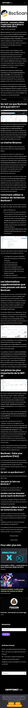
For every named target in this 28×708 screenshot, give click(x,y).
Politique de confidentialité (14, 705)
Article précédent (14, 535)
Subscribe (6, 634)
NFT (5, 569)
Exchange (5, 593)
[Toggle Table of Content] (24, 99)
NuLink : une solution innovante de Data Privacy (14, 649)
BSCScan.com (12, 210)
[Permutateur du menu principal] (24, 2)
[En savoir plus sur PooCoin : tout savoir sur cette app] (14, 603)
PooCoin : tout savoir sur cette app (13, 612)
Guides (2, 29)
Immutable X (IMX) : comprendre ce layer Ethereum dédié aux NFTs (14, 566)
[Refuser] (26, 701)
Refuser (18, 703)
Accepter (11, 703)
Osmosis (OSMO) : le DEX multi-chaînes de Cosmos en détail (12, 590)
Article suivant (14, 540)
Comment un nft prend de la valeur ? (11, 659)
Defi (1, 593)
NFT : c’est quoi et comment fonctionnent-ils (13, 656)
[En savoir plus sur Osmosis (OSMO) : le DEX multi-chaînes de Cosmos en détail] (14, 580)
